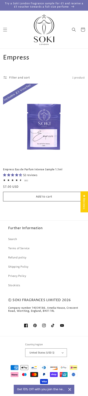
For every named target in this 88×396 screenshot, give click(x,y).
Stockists (14, 285)
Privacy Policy (17, 276)
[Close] (69, 389)
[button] (5, 29)
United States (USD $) (41, 352)
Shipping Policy (18, 266)
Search (12, 239)
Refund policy (17, 257)
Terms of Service (19, 248)
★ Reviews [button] (84, 201)
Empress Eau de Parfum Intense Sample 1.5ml (32, 169)
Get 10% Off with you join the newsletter (41, 389)
